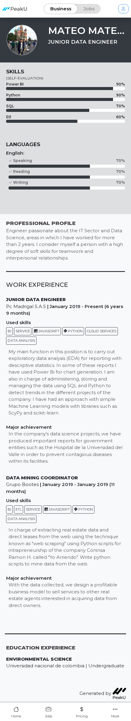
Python (75, 331)
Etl (19, 509)
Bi (9, 331)
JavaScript (48, 331)
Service (23, 331)
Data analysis (21, 340)
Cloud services (101, 331)
